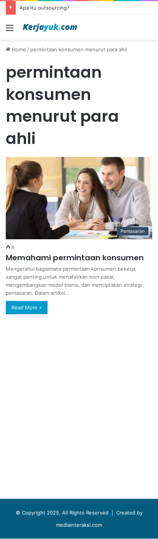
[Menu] (9, 30)
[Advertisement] (79, 408)
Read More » (27, 307)
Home (18, 49)
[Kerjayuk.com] (50, 27)
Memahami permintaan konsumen (75, 257)
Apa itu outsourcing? (44, 8)
